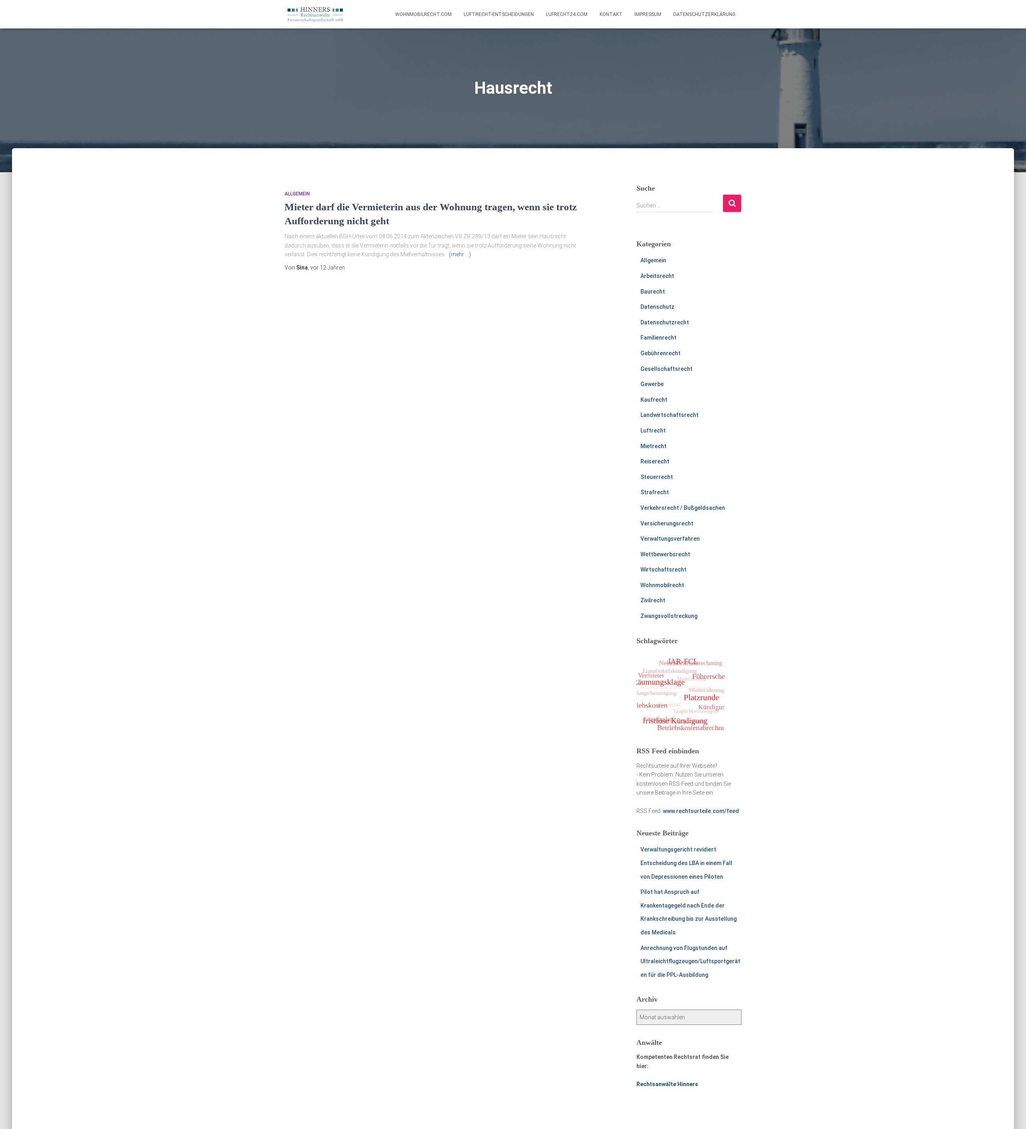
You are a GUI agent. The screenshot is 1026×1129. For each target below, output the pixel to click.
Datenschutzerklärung (704, 14)
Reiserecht (654, 461)
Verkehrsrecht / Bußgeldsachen (682, 508)
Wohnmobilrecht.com (423, 14)
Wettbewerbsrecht (665, 554)
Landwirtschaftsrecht (669, 415)
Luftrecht (653, 430)
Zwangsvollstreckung (668, 616)
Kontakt (611, 14)
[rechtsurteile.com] (315, 14)
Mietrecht (653, 446)
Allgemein (297, 194)
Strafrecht (654, 492)
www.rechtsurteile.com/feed (701, 811)
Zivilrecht (652, 600)
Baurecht (652, 291)
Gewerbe (652, 384)
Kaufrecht (653, 399)
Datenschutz (657, 307)
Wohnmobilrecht (662, 585)
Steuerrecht (656, 477)
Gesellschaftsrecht (666, 369)
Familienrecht (658, 337)
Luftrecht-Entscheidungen (499, 14)
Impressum (647, 14)
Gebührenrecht (660, 353)
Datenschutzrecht (664, 322)
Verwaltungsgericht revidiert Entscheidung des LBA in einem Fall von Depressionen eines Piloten (686, 862)
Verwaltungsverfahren (670, 538)
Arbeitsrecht (657, 276)
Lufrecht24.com (567, 14)
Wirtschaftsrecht (663, 569)
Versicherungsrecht (666, 523)
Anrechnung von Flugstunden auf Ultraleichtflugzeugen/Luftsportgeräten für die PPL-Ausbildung (690, 961)
